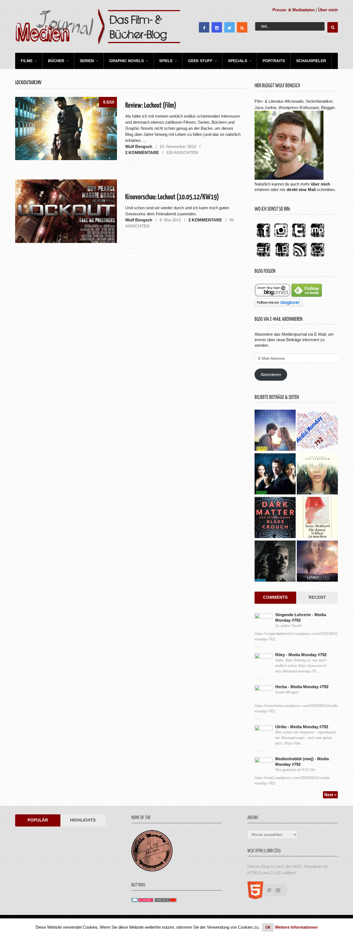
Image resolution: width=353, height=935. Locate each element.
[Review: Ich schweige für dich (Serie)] (317, 474)
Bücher (56, 61)
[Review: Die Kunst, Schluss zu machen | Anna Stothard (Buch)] (317, 518)
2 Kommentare (142, 152)
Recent (317, 597)
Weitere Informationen (296, 927)
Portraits (274, 61)
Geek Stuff (200, 61)
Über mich (328, 9)
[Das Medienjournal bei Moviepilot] (317, 237)
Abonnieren (271, 374)
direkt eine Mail (301, 189)
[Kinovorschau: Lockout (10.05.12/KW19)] (66, 211)
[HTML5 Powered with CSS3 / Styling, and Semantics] (270, 897)
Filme (27, 61)
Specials (237, 61)
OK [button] (268, 927)
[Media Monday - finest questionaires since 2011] (152, 870)
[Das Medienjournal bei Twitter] (298, 237)
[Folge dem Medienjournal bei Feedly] (307, 295)
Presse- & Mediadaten (293, 9)
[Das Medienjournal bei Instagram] (281, 237)
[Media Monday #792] (317, 431)
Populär (38, 820)
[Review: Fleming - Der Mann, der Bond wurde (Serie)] (275, 474)
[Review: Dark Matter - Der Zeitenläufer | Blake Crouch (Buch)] (275, 518)
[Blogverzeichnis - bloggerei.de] (142, 900)
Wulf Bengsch (138, 146)
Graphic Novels (126, 61)
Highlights (83, 820)
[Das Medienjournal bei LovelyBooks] (282, 257)
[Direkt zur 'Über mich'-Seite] (289, 178)
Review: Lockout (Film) (150, 105)
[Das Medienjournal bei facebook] (263, 237)
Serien (87, 61)
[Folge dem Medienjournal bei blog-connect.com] (272, 295)
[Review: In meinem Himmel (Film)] (317, 562)
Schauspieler (311, 61)
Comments (275, 597)
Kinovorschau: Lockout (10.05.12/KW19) (172, 197)
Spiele (166, 61)
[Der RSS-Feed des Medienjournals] (300, 257)
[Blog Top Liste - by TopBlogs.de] (165, 900)
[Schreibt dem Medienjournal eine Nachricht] (317, 257)
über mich (320, 184)
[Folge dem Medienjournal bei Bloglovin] (278, 305)
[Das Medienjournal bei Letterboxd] (263, 257)
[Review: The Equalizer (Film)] (275, 562)
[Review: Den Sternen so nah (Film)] (275, 431)
